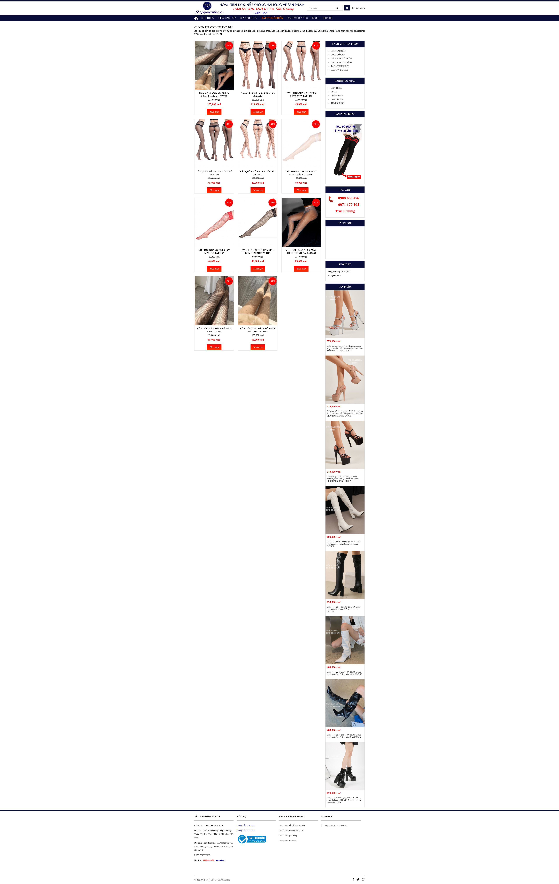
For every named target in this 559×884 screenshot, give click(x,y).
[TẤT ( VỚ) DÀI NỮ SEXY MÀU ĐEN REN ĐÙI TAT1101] (257, 222)
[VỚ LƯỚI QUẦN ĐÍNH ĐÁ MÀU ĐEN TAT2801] (214, 301)
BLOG (315, 18)
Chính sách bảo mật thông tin (291, 830)
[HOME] (196, 17)
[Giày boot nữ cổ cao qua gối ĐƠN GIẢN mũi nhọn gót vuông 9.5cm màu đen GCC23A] (345, 575)
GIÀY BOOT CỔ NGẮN (341, 59)
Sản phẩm (345, 287)
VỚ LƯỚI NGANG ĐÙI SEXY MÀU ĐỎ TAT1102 (214, 251)
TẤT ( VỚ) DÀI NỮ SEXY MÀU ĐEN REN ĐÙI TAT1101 (257, 251)
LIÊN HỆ (327, 18)
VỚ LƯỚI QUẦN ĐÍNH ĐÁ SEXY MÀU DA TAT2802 (257, 330)
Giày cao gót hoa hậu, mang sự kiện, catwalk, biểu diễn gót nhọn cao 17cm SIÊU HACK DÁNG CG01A (342, 478)
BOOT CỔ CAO (338, 55)
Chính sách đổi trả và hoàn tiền (292, 825)
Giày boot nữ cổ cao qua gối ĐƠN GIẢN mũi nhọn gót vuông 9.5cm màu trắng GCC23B (344, 544)
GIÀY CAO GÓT (227, 18)
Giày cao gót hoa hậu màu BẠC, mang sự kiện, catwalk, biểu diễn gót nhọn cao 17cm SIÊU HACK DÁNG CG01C (345, 348)
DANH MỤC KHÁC (345, 81)
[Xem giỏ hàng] (347, 7)
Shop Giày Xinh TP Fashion (335, 825)
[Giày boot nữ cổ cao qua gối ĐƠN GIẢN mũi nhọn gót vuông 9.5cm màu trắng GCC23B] (345, 510)
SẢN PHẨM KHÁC (345, 114)
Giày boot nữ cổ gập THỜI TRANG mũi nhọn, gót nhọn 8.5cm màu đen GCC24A (344, 736)
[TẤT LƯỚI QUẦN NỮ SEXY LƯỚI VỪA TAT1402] (301, 65)
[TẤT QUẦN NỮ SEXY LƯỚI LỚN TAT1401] (257, 144)
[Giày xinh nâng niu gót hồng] (249, 8)
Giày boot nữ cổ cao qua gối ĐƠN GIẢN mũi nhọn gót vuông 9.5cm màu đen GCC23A (344, 609)
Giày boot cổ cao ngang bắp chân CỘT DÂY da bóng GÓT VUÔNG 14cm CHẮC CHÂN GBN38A (344, 800)
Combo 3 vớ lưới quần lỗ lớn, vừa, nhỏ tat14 (258, 94)
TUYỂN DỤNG (337, 103)
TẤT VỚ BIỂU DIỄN (272, 18)
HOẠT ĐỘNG (337, 99)
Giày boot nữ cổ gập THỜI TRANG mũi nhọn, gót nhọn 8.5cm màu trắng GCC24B (344, 673)
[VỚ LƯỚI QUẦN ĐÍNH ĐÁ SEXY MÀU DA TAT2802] (257, 301)
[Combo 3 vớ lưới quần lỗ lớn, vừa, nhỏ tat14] (257, 65)
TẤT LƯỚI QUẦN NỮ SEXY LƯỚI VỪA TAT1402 (301, 94)
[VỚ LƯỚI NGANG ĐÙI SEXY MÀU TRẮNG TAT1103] (301, 144)
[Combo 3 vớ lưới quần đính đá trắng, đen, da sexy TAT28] (214, 65)
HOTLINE (345, 190)
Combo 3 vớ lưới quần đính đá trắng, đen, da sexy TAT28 (214, 94)
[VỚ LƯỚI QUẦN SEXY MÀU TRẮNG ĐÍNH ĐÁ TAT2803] (301, 222)
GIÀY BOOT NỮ (248, 18)
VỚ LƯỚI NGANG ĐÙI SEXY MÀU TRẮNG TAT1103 (301, 173)
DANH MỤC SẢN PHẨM (345, 44)
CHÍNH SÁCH (337, 95)
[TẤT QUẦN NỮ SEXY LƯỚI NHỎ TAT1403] (214, 144)
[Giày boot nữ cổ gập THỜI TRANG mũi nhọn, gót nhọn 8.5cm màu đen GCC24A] (345, 703)
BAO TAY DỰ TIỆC (297, 18)
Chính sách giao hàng (288, 836)
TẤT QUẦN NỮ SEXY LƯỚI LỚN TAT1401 (258, 173)
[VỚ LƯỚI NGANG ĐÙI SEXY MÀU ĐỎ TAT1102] (214, 222)
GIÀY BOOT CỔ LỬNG (341, 62)
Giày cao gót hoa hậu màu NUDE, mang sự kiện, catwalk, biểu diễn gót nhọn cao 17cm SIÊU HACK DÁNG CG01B (345, 413)
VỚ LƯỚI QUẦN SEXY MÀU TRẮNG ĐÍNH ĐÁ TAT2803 (301, 251)
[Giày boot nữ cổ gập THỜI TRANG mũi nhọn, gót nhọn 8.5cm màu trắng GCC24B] (345, 640)
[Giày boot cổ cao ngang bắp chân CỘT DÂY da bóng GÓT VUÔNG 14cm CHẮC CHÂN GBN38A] (345, 766)
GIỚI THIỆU (207, 18)
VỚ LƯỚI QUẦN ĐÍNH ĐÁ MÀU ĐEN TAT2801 (214, 330)
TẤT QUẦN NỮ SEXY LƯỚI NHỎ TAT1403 (214, 173)
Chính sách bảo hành (287, 841)
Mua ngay (214, 112)
